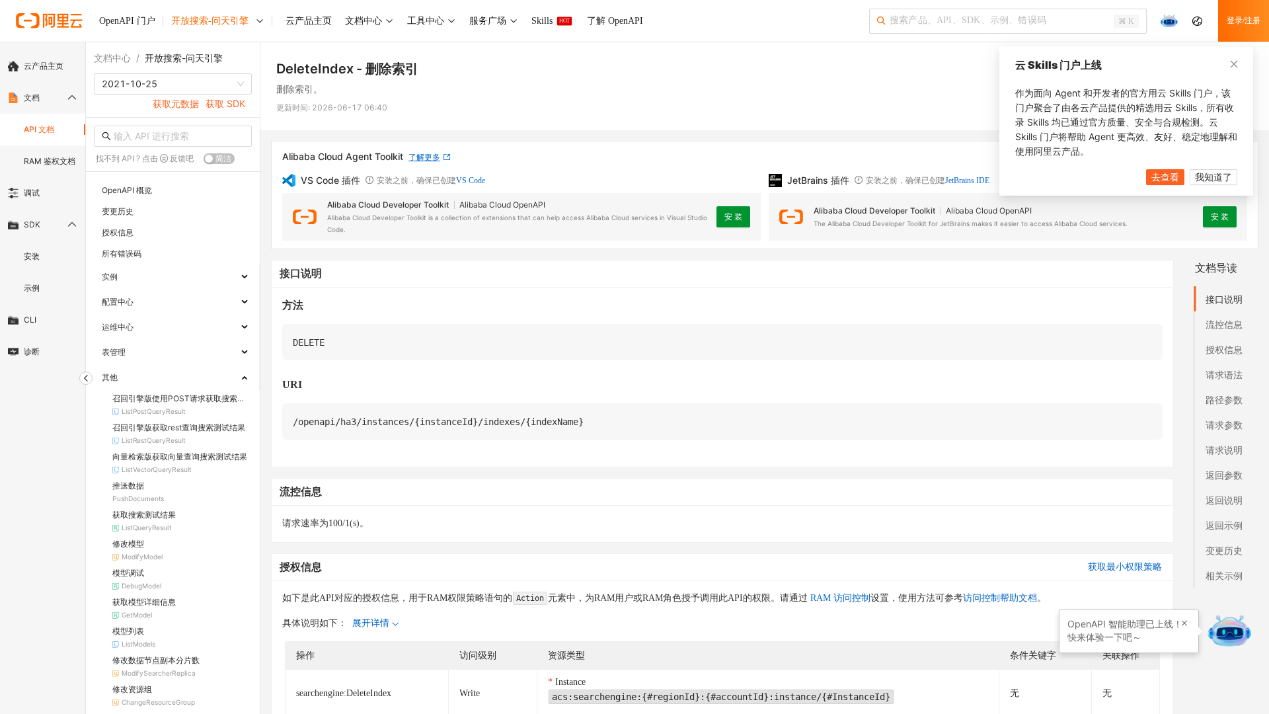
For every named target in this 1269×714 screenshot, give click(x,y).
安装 (32, 256)
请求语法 (1224, 374)
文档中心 (112, 57)
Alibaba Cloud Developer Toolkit (388, 205)
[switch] (219, 158)
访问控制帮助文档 (1000, 598)
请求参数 (1224, 424)
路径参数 (1224, 399)
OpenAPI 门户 (127, 21)
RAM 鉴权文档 (49, 161)
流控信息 (1224, 324)
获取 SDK (225, 103)
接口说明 (1224, 299)
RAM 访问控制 (839, 598)
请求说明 (1224, 450)
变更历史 (1224, 550)
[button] (1184, 623)
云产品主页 (43, 66)
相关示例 (1224, 575)
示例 (32, 288)
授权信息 (1224, 349)
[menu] (42, 209)
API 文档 (39, 129)
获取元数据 (176, 103)
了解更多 (424, 157)
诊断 (32, 351)
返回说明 (1224, 500)
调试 (32, 193)
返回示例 (1224, 525)
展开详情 (370, 623)
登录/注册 (1243, 20)
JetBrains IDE (967, 180)
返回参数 (1224, 475)
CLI (30, 320)
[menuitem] (42, 66)
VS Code (470, 180)
